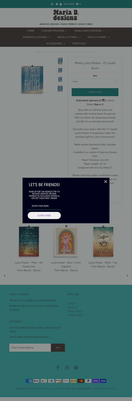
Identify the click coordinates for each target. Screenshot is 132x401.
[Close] (105, 181)
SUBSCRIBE (44, 215)
